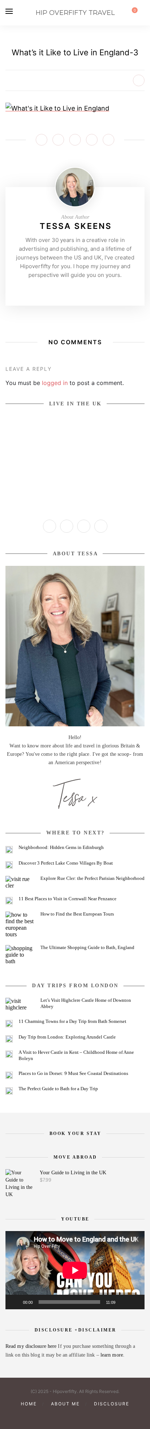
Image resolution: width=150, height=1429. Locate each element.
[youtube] (75, 1416)
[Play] (15, 1302)
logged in (55, 382)
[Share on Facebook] (41, 140)
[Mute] (123, 1302)
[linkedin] (87, 1416)
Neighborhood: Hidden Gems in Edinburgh (61, 847)
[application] (75, 1270)
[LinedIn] (97, 290)
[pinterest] (62, 1416)
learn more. (112, 1355)
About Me (65, 1403)
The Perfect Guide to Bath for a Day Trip (58, 1088)
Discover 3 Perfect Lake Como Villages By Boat (66, 863)
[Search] (142, 12)
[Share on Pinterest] (75, 140)
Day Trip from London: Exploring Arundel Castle (67, 1037)
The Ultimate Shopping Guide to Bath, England (87, 947)
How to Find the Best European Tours (77, 914)
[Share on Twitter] (58, 140)
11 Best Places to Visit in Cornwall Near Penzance (68, 898)
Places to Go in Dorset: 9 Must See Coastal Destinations (73, 1073)
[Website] (52, 290)
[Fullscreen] (135, 1302)
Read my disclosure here (31, 1346)
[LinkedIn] (100, 526)
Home (29, 1403)
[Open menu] (9, 11)
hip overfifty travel (75, 13)
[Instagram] (64, 290)
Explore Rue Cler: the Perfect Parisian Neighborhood (92, 878)
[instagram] (50, 1416)
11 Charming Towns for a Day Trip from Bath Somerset (72, 1021)
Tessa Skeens (76, 226)
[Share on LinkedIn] (92, 140)
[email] (99, 1416)
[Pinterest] (75, 290)
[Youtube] (86, 290)
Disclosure (111, 1403)
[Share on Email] (108, 140)
